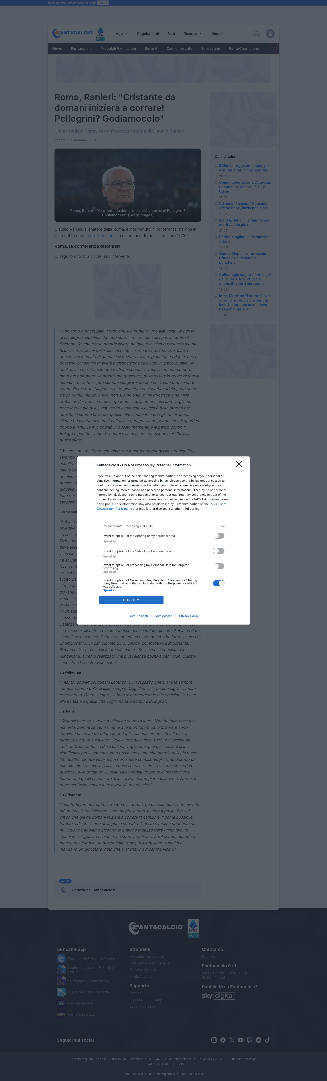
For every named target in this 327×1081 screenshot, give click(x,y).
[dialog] (163, 540)
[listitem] (163, 525)
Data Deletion (138, 616)
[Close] (240, 465)
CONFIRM (131, 600)
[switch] (218, 536)
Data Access (163, 616)
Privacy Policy (188, 616)
